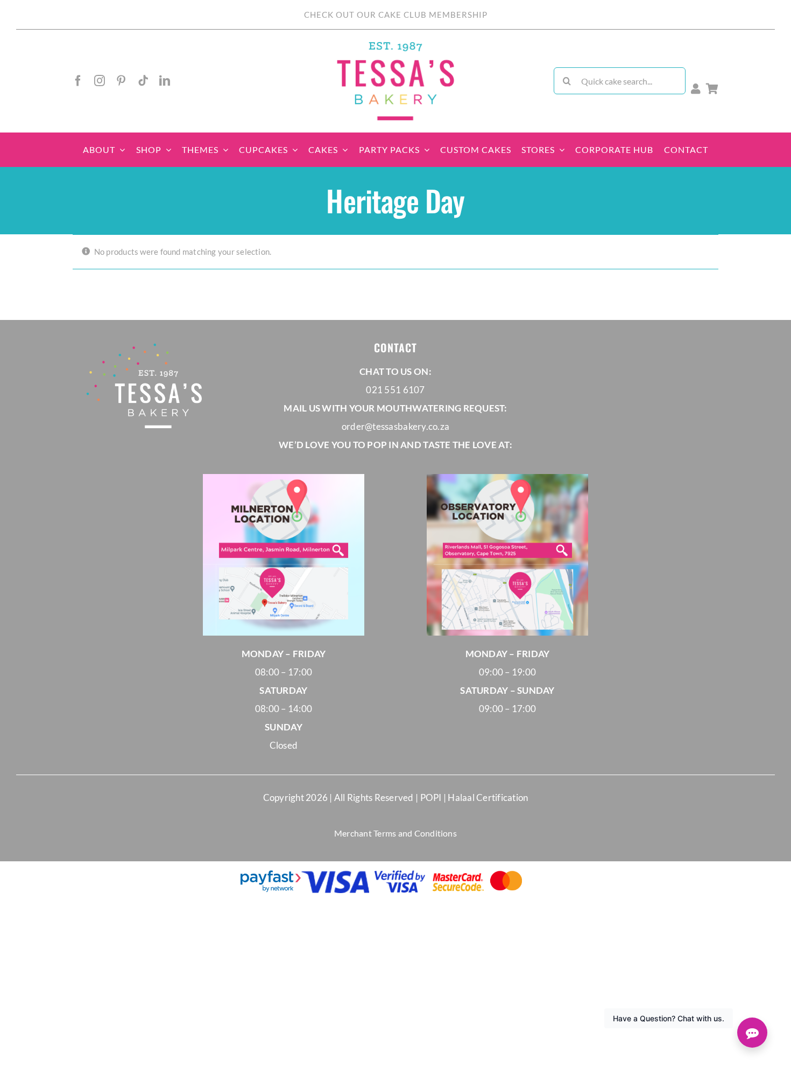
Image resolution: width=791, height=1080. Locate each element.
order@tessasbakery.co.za (395, 426)
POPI (431, 797)
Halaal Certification (488, 797)
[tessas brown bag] (395, 45)
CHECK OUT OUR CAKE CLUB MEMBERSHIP (396, 14)
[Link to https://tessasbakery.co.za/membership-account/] (696, 88)
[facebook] (78, 80)
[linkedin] (164, 80)
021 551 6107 (395, 389)
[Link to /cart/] (712, 88)
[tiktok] (143, 80)
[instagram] (99, 80)
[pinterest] (121, 80)
